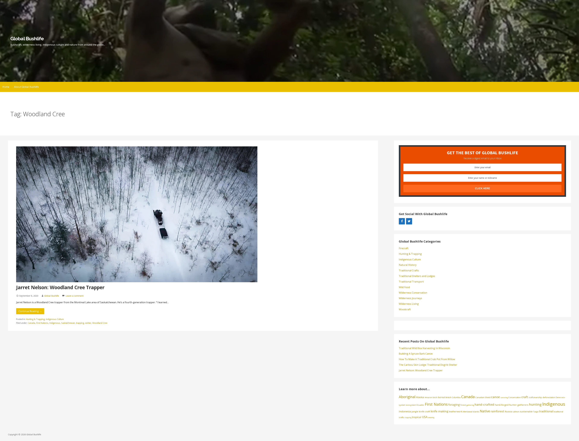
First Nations (42, 322)
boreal (441, 397)
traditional (546, 411)
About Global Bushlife (26, 86)
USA (424, 417)
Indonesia (405, 411)
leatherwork (455, 411)
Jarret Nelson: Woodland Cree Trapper (60, 287)
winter (88, 322)
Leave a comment (75, 295)
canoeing (504, 397)
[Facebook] (402, 221)
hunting (535, 404)
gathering (470, 405)
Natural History (407, 265)
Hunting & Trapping (35, 319)
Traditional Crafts (409, 270)
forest (463, 405)
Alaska (420, 397)
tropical (416, 417)
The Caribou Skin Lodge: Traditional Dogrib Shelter (428, 364)
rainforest (497, 411)
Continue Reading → (30, 311)
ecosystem (411, 405)
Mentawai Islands (471, 411)
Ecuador (420, 405)
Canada (31, 322)
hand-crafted (484, 404)
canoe (495, 397)
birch (435, 397)
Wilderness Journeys (410, 298)
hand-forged (501, 404)
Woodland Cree (99, 322)
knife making (439, 411)
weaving (431, 417)
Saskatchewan (68, 322)
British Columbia (453, 397)
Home (5, 86)
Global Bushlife (27, 38)
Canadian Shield (482, 397)
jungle (414, 411)
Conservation (514, 397)
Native (485, 411)
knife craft (424, 411)
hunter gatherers (518, 404)
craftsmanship (535, 397)
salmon (516, 411)
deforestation (549, 397)
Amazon (428, 397)
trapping (80, 322)
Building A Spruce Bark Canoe (416, 353)
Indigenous (54, 322)
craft (524, 397)
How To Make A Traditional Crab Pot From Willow (427, 359)
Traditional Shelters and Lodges (417, 276)
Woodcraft (405, 309)
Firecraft (403, 248)
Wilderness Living (409, 303)
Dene (558, 397)
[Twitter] (409, 221)
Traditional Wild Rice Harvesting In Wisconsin (424, 348)
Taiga (535, 411)
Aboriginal (407, 396)
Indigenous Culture (55, 319)
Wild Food (404, 287)
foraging (454, 404)
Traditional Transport (411, 281)
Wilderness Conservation (413, 292)
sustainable (526, 411)
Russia (508, 411)
